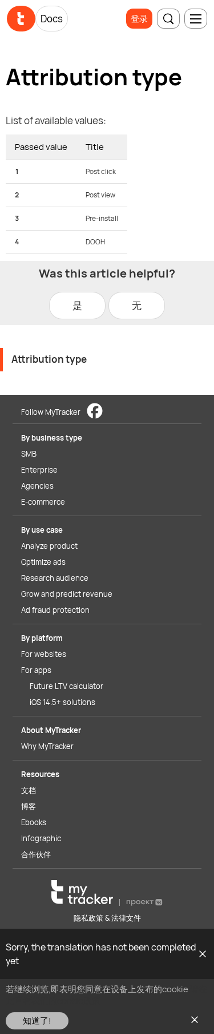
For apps (36, 670)
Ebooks (33, 822)
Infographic (41, 838)
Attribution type (49, 359)
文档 (28, 790)
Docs (52, 18)
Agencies (37, 486)
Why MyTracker (47, 746)
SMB (29, 454)
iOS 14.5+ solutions (62, 702)
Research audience (54, 578)
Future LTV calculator (66, 686)
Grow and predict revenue (66, 594)
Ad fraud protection (55, 610)
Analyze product (49, 546)
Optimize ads (43, 562)
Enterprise (39, 470)
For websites (43, 654)
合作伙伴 (36, 854)
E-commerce (43, 502)
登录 (139, 19)
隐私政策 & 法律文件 (107, 918)
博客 (28, 806)
